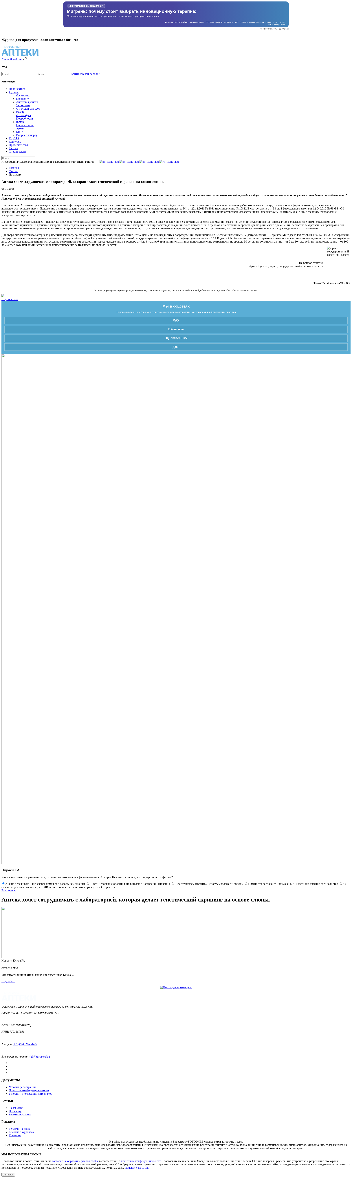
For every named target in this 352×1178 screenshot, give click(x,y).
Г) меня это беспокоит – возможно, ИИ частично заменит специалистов (293, 883)
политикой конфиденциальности (141, 1161)
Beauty (20, 111)
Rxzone (13, 148)
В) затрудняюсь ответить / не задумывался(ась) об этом (209, 883)
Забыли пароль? (90, 73)
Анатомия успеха (27, 102)
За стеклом (23, 105)
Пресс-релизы (25, 125)
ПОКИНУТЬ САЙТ (137, 1167)
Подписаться (17, 88)
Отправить (108, 887)
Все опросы (8, 890)
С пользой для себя (28, 108)
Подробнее (8, 981)
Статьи (13, 171)
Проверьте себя (18, 145)
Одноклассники (176, 338)
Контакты (15, 1135)
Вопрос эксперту (26, 135)
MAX (176, 320)
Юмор (20, 121)
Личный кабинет (12, 59)
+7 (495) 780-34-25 (25, 1044)
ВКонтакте (176, 329)
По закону (22, 98)
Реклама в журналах (21, 1132)
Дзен (176, 346)
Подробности (24, 118)
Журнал (14, 92)
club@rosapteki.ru (39, 1056)
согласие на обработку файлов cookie (75, 1161)
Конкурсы (15, 141)
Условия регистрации (22, 1087)
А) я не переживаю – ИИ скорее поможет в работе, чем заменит (45, 883)
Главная (14, 167)
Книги (20, 131)
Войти (75, 73)
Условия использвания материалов (30, 1093)
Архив (20, 128)
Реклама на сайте (19, 1128)
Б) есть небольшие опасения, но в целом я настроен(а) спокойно (130, 883)
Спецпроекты (17, 151)
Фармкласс (23, 95)
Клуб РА (14, 138)
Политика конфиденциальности (29, 1090)
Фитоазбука (23, 115)
